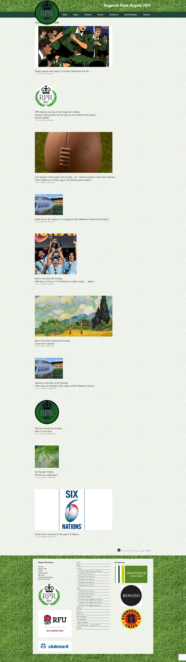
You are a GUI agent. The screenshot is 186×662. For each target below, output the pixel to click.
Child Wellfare (81, 619)
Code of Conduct (82, 622)
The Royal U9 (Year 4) (85, 597)
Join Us (100, 14)
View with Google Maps (45, 577)
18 (143, 550)
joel (52, 73)
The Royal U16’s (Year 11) (86, 574)
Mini (78, 588)
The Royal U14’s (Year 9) (86, 579)
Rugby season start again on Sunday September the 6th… (63, 71)
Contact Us (114, 14)
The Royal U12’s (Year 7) (86, 585)
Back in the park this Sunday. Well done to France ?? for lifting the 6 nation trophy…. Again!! (65, 280)
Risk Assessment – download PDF (88, 625)
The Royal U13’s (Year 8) (86, 582)
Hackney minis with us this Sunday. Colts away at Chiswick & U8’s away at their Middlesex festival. (65, 384)
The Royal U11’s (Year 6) (86, 591)
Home (65, 14)
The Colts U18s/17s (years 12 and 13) (90, 571)
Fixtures (146, 14)
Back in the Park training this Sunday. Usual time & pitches (53, 342)
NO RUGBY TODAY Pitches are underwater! (46, 473)
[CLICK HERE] (42, 117)
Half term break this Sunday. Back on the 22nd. (48, 430)
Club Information (130, 14)
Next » (148, 550)
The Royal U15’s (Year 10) (86, 577)
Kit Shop (88, 14)
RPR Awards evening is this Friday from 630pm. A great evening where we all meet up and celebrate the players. (65, 113)
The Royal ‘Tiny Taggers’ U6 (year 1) (89, 605)
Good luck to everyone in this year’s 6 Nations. (57, 534)
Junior (79, 568)
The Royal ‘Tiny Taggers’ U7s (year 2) (90, 602)
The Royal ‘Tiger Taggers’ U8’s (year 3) (90, 599)
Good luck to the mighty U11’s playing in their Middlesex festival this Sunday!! (72, 219)
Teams (75, 14)
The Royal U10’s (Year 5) (86, 594)
